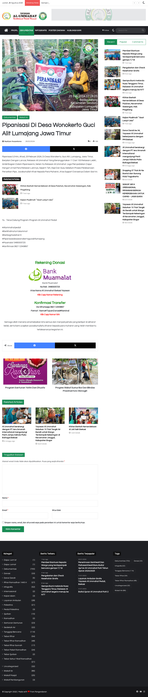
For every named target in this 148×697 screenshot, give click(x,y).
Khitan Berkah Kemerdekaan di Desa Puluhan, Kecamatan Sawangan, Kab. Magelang (133, 104)
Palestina (8, 605)
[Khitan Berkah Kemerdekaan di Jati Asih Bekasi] (83, 416)
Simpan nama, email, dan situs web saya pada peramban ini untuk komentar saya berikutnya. (44, 523)
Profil (14, 30)
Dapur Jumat (10, 564)
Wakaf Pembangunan (14, 680)
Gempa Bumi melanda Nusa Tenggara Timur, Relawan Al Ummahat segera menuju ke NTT (80, 3)
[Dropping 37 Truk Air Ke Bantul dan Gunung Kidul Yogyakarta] (112, 174)
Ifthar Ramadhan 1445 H (15, 582)
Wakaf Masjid (10, 675)
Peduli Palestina (11, 609)
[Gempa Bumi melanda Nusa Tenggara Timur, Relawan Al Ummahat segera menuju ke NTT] (112, 84)
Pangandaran (41, 692)
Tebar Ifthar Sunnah (13, 645)
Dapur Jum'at (10, 560)
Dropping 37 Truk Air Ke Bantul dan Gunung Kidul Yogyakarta (133, 173)
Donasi (7, 573)
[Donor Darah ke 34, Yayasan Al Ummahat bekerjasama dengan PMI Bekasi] (112, 134)
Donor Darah (10, 578)
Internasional (10, 591)
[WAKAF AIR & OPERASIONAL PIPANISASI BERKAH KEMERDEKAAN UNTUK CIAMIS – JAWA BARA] (112, 188)
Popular (123, 42)
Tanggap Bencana (12, 632)
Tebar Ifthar (9, 636)
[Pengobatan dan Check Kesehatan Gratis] (112, 71)
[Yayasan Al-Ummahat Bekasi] (24, 16)
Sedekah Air (9, 627)
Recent (111, 42)
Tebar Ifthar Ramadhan (15, 641)
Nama (5, 498)
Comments (137, 42)
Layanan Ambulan (12, 600)
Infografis (41, 30)
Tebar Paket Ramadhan (15, 650)
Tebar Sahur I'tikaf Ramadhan (18, 659)
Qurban (7, 614)
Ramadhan (9, 618)
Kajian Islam (9, 596)
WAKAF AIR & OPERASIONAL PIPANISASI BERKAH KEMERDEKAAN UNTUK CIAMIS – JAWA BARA (133, 190)
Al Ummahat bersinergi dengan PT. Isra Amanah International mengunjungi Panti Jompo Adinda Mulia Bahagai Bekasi (14, 432)
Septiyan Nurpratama (13, 141)
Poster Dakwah (57, 30)
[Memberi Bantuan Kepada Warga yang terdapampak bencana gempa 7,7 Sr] (112, 54)
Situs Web (56, 510)
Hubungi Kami (74, 30)
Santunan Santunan (13, 623)
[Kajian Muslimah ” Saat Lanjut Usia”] (10, 203)
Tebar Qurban (10, 654)
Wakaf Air (23, 117)
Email (5, 510)
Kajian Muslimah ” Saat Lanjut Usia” (36, 200)
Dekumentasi (26, 30)
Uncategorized (11, 666)
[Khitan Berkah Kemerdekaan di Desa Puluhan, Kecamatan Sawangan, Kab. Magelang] (10, 189)
